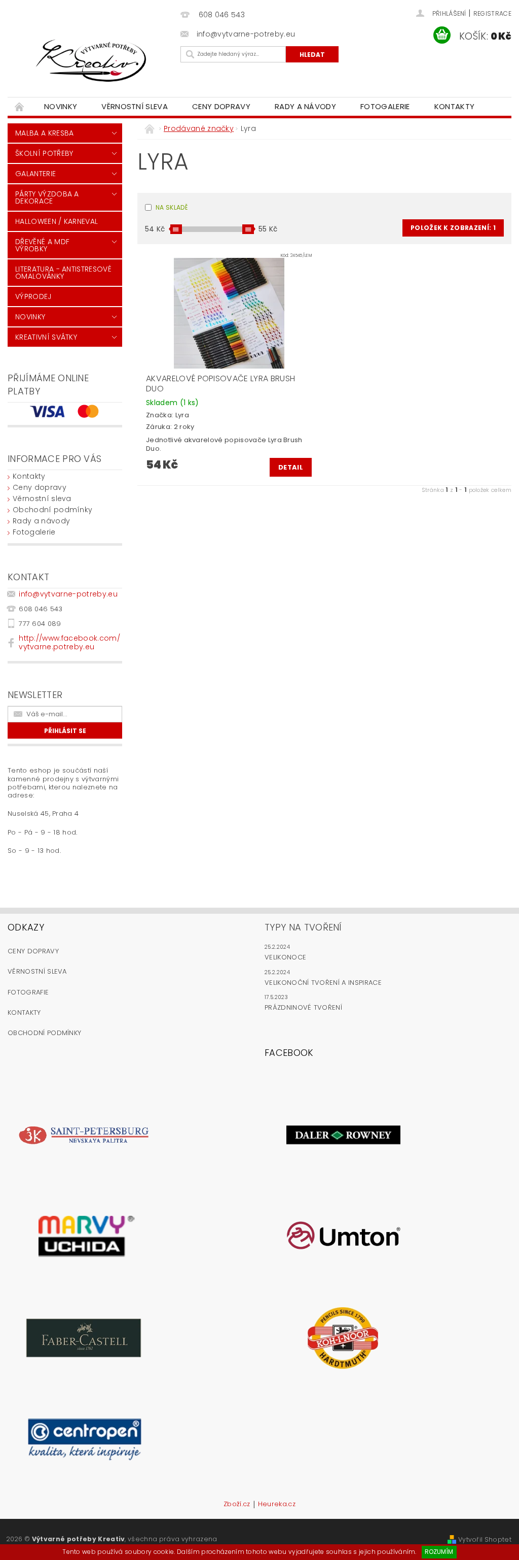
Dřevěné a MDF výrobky (42, 245)
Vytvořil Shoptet (484, 1539)
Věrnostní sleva (134, 106)
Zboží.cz (237, 1505)
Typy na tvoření (303, 927)
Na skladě (172, 207)
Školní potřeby (44, 153)
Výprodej (33, 296)
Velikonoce (285, 957)
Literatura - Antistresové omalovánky (63, 272)
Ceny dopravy (221, 106)
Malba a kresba (44, 133)
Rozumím (439, 1551)
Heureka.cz (276, 1505)
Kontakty (454, 106)
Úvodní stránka (20, 106)
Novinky (60, 106)
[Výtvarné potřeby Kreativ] (91, 60)
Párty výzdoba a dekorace (47, 197)
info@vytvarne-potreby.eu (68, 594)
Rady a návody (305, 106)
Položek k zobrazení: (453, 227)
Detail (290, 467)
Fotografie (28, 992)
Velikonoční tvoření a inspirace (323, 982)
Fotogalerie (385, 106)
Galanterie (35, 174)
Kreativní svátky (46, 337)
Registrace (492, 13)
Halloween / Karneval (56, 221)
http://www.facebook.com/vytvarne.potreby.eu (69, 642)
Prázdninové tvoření (303, 1007)
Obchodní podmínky (52, 510)
